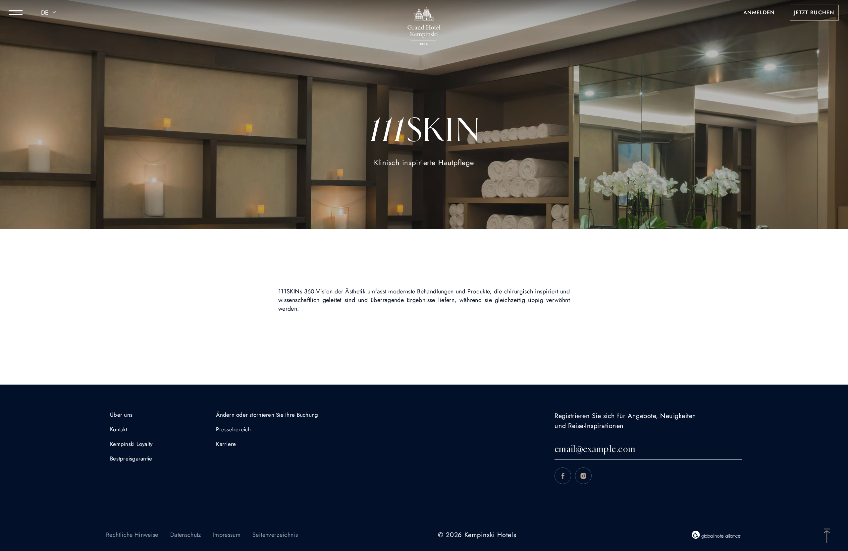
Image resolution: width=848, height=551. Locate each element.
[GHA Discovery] (716, 535)
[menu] (16, 13)
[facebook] (563, 475)
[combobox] (50, 12)
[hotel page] (424, 12)
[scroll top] (827, 535)
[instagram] (583, 475)
